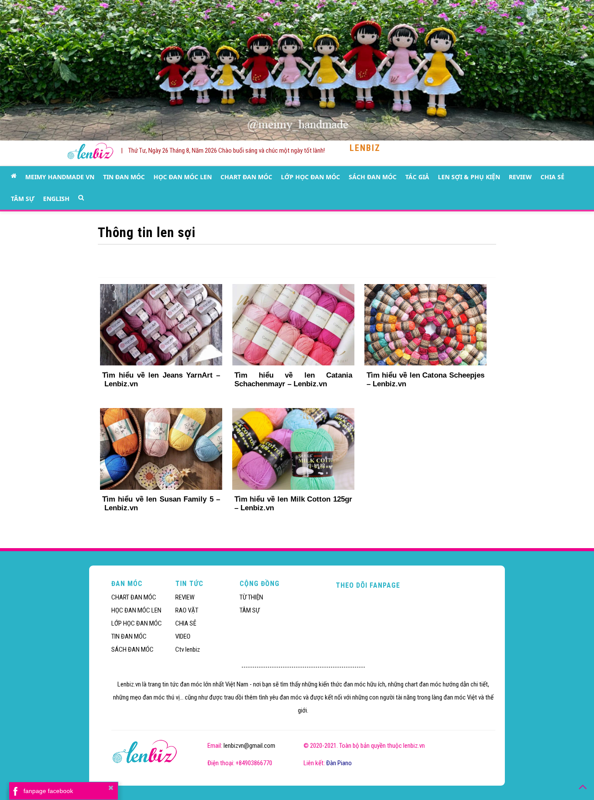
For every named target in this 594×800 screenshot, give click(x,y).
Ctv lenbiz (187, 649)
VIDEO (182, 636)
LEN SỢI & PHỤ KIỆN (469, 177)
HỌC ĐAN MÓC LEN (183, 177)
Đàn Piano (339, 763)
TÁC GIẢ (417, 177)
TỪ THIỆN (251, 597)
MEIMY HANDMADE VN (59, 177)
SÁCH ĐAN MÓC (373, 177)
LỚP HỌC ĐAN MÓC (310, 177)
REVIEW (520, 177)
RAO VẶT (186, 610)
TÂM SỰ (22, 198)
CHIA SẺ (552, 177)
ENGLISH (56, 198)
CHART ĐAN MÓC (246, 177)
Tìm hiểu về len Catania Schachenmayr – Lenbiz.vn (293, 379)
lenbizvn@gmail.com (249, 746)
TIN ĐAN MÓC (124, 177)
